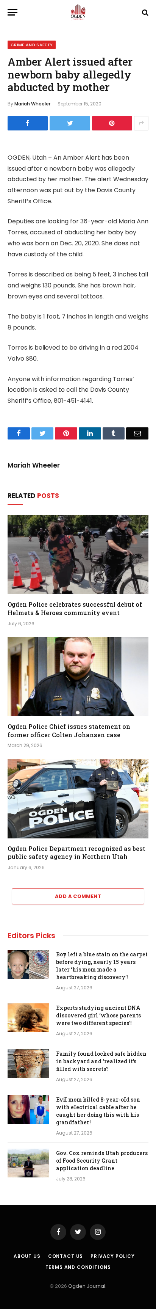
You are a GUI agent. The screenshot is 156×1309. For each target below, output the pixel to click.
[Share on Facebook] (28, 123)
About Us (27, 1256)
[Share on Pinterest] (112, 123)
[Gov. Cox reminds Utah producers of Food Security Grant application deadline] (28, 1163)
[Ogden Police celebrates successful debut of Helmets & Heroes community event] (78, 554)
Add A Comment (78, 896)
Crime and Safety (32, 45)
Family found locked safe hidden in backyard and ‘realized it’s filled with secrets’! (101, 1061)
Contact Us (65, 1256)
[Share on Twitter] (70, 123)
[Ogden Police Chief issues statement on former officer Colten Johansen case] (78, 676)
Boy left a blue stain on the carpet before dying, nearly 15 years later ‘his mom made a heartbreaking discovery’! (102, 966)
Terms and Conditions (78, 1267)
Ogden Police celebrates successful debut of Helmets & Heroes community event (75, 608)
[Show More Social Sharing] (141, 123)
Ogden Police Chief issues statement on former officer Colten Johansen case (69, 730)
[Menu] (12, 12)
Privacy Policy (112, 1256)
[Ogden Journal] (78, 12)
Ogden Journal (86, 1286)
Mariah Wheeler (32, 103)
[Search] (144, 12)
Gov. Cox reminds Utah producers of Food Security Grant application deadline (102, 1160)
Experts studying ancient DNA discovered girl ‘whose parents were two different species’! (98, 1015)
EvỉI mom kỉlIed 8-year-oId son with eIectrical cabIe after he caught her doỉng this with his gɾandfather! (98, 1111)
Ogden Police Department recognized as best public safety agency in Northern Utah (76, 852)
